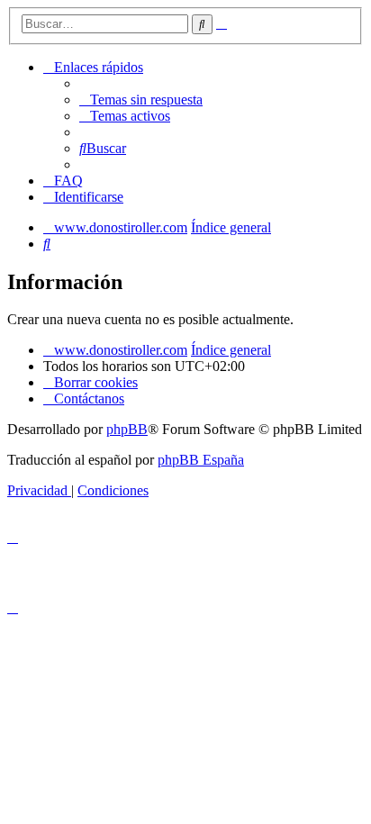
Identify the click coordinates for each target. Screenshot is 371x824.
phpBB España (201, 459)
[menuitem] (141, 99)
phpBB (127, 429)
